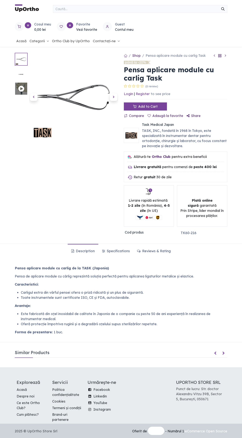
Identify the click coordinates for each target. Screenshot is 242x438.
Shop (136, 55)
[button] (33, 97)
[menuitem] (21, 41)
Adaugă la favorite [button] (167, 116)
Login (128, 94)
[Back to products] (220, 55)
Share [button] (196, 116)
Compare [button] (136, 116)
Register (143, 94)
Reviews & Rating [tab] (156, 251)
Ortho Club (161, 156)
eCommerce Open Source (206, 431)
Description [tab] (85, 251)
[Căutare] (223, 9)
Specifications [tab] (118, 251)
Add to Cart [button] (147, 106)
